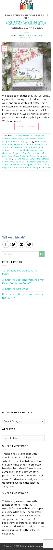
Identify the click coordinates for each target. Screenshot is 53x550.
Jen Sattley (31, 159)
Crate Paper (7, 156)
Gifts (10, 159)
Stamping (40, 25)
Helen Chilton (19, 159)
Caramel (31, 147)
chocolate (7, 153)
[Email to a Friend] (21, 244)
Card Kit (39, 147)
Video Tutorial (24, 168)
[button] (4, 4)
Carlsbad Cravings (10, 150)
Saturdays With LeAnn (18, 23)
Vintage (35, 168)
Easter (33, 156)
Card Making (14, 21)
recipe (41, 162)
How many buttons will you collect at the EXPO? (23, 296)
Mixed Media (43, 159)
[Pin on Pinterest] (29, 244)
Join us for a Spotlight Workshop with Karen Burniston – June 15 (23, 282)
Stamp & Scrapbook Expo (21, 25)
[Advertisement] (26, 201)
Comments (45, 168)
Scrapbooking (38, 23)
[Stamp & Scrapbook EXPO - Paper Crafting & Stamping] (26, 5)
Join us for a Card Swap (15, 289)
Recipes (40, 21)
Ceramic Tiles (36, 150)
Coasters (31, 153)
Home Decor (29, 21)
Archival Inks (28, 144)
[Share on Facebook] (5, 244)
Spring (30, 165)
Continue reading (26, 126)
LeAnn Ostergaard (31, 36)
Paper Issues (20, 162)
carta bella (24, 150)
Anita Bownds (16, 144)
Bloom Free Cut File (18, 147)
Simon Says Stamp (17, 165)
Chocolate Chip (19, 153)
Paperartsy (32, 162)
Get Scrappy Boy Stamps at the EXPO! (19, 272)
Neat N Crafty (8, 162)
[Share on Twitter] (13, 244)
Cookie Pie (41, 153)
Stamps (37, 165)
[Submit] (42, 254)
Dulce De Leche (21, 156)
